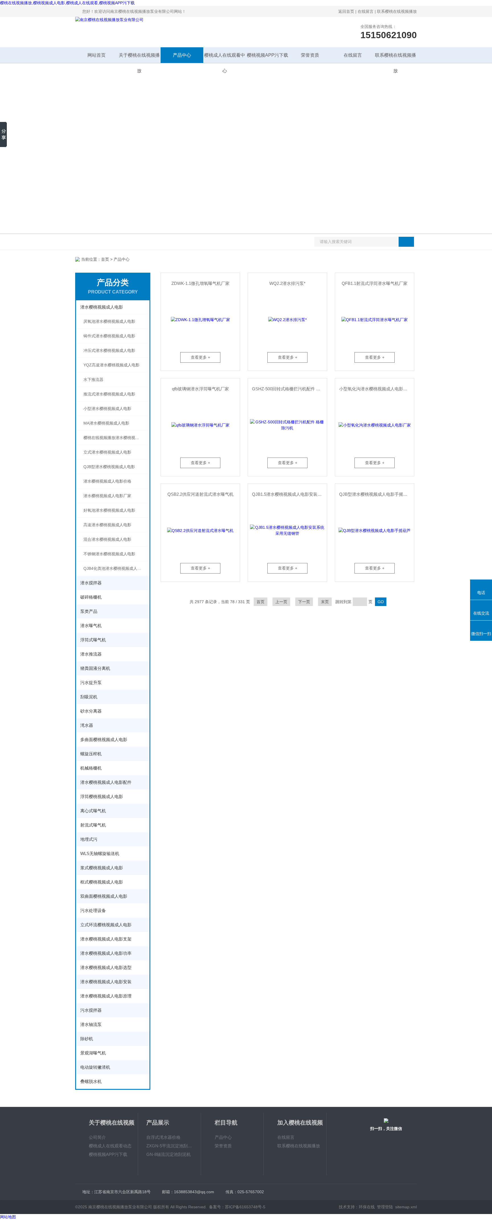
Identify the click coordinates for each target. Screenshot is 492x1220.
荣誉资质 (310, 55)
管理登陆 (385, 1207)
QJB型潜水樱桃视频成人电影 (109, 466)
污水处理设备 (93, 910)
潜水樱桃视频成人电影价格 (107, 481)
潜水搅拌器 (91, 582)
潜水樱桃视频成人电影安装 (106, 981)
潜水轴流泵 (91, 1024)
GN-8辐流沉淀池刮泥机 (168, 1154)
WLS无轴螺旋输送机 (99, 853)
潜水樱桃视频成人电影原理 (106, 995)
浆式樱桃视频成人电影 (101, 867)
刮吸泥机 (88, 696)
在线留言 (366, 11)
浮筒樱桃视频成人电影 (101, 796)
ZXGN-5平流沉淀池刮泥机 (169, 1145)
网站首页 (96, 55)
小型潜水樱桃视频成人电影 (107, 408)
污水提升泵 (91, 682)
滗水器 (86, 725)
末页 (325, 601)
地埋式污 (88, 839)
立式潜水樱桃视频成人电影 (107, 452)
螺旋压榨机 (91, 753)
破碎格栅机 (91, 597)
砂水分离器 (91, 711)
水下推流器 (93, 379)
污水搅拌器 (91, 1010)
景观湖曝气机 (93, 1052)
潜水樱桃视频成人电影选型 (106, 967)
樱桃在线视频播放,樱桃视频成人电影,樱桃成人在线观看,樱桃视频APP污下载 (67, 3)
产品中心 (182, 55)
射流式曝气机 (93, 825)
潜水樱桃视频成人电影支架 (106, 939)
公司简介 (97, 1137)
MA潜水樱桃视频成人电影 (106, 423)
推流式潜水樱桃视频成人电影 (109, 394)
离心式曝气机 (93, 810)
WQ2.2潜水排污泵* (287, 283)
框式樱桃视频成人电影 (101, 882)
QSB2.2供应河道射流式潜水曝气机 (200, 494)
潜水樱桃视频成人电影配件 (106, 782)
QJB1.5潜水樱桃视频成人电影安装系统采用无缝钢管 (289, 494)
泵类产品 (88, 611)
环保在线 (367, 1207)
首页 (105, 259)
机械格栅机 (91, 768)
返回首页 (346, 11)
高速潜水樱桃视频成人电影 (107, 525)
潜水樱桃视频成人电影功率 (106, 953)
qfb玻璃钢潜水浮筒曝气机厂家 (200, 388)
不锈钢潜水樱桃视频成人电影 (109, 554)
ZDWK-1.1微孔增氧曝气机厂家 (200, 283)
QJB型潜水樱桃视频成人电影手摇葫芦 (375, 494)
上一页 (281, 601)
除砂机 (86, 1038)
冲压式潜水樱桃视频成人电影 (109, 350)
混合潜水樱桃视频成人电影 (107, 539)
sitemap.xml (406, 1207)
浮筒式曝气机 (93, 639)
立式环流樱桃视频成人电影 (106, 924)
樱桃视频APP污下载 (267, 55)
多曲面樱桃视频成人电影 (103, 739)
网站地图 (8, 1217)
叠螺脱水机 (91, 1081)
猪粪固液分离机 (95, 668)
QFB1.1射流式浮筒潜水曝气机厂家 (374, 283)
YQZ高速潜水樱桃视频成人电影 (111, 365)
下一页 (304, 601)
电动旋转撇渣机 (95, 1067)
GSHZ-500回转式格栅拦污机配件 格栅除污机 (289, 388)
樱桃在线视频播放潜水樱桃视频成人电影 (116, 437)
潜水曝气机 (91, 625)
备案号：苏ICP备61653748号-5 (237, 1207)
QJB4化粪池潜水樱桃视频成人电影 (114, 568)
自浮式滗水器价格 (163, 1137)
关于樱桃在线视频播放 (139, 58)
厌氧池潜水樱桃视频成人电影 (109, 321)
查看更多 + (200, 357)
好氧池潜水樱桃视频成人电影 (109, 510)
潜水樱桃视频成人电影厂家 (107, 495)
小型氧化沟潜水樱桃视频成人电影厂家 (375, 388)
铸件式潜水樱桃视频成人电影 (109, 336)
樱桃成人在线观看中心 (224, 58)
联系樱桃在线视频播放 (397, 11)
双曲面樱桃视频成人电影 (103, 896)
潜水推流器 (91, 654)
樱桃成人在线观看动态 (110, 1145)
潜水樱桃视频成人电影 (101, 307)
